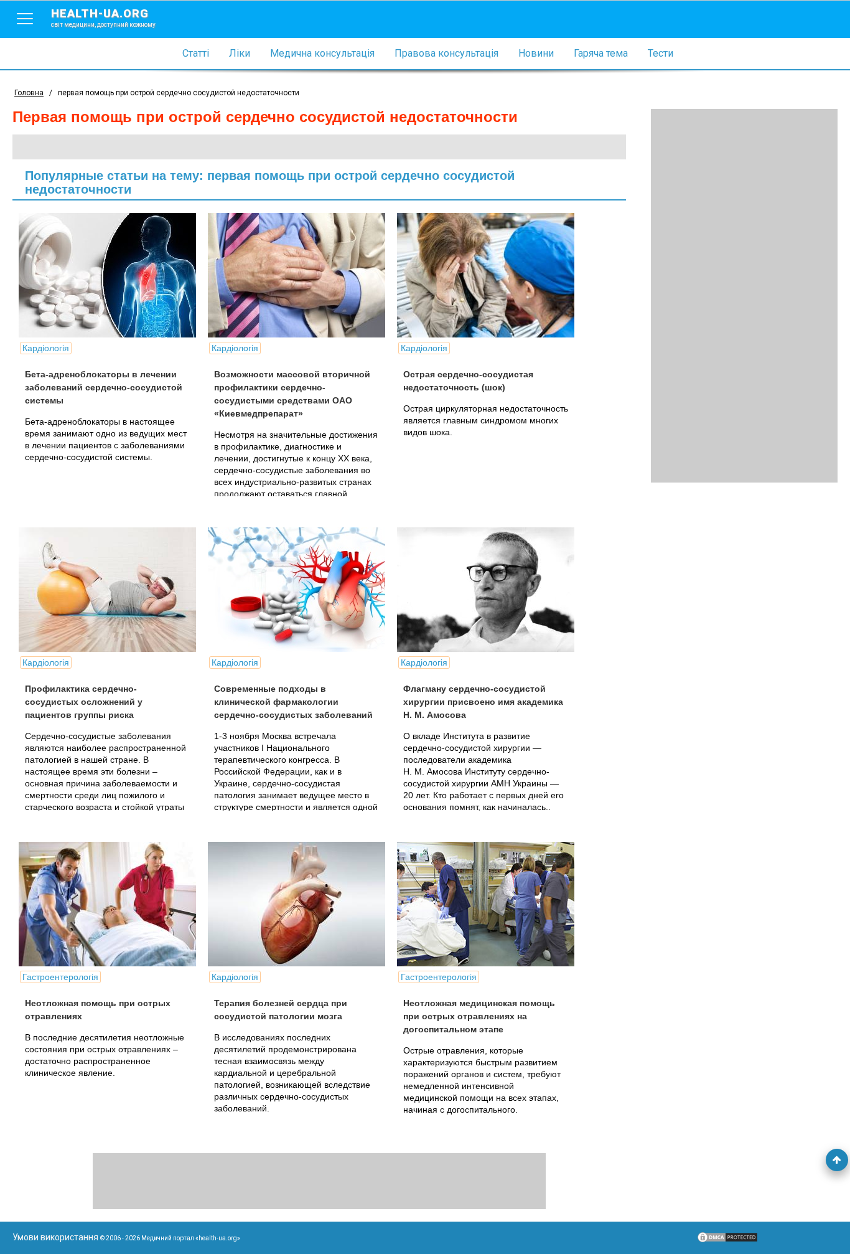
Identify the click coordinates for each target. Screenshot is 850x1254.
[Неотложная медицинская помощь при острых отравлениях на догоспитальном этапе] (490, 904)
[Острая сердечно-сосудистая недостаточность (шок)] (490, 275)
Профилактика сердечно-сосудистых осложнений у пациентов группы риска (83, 702)
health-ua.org (103, 17)
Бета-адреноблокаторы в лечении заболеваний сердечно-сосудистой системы (103, 387)
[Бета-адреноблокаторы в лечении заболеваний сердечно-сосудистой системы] (112, 275)
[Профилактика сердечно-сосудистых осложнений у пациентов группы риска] (112, 589)
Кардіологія (45, 348)
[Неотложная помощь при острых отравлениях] (112, 904)
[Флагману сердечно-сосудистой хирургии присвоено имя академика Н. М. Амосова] (490, 589)
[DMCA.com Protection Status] (727, 1240)
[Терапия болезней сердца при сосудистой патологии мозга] (301, 904)
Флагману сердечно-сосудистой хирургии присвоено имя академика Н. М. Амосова (483, 702)
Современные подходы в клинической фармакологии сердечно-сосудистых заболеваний (293, 702)
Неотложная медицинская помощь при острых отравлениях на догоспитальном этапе (479, 1016)
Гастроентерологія (60, 977)
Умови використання (55, 1237)
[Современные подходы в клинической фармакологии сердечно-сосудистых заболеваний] (301, 589)
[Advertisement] (744, 296)
